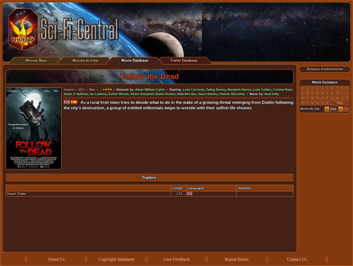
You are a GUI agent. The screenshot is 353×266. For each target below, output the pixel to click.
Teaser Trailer (16, 193)
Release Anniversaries (325, 69)
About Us (56, 259)
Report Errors (236, 259)
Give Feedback (176, 259)
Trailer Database (183, 60)
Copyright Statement (116, 259)
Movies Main (36, 60)
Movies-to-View (85, 60)
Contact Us (297, 259)
